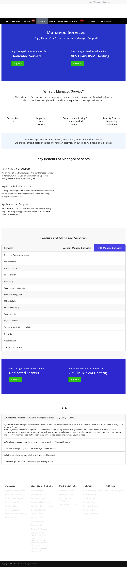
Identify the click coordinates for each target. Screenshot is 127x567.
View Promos (10, 517)
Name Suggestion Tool (14, 510)
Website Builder (38, 517)
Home (5, 21)
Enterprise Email (38, 525)
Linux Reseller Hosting (40, 502)
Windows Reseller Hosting (42, 506)
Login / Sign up (94, 2)
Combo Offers (105, 21)
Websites (29, 21)
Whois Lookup (11, 506)
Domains (15, 21)
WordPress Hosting (39, 498)
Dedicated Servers (39, 510)
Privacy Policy (89, 510)
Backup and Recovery (68, 504)
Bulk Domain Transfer (14, 502)
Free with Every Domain (15, 513)
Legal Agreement (90, 513)
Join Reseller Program (114, 490)
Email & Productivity (70, 21)
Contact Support (90, 494)
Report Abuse (89, 498)
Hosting (42, 21)
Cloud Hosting (37, 513)
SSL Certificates (37, 533)
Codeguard (35, 545)
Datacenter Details (67, 490)
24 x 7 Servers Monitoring (65, 499)
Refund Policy (89, 502)
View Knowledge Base (92, 490)
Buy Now (18, 63)
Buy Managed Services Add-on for (29, 51)
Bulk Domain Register (14, 498)
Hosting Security (66, 494)
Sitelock (34, 538)
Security (90, 21)
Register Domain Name (15, 490)
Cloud (52, 21)
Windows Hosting (38, 494)
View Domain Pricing (14, 494)
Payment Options (90, 506)
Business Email (37, 521)
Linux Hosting (37, 490)
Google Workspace (39, 529)
